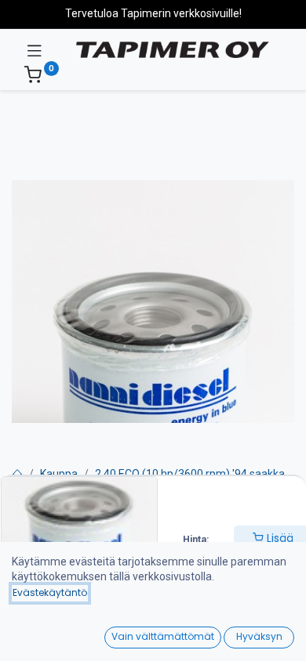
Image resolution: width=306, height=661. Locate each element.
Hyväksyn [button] (259, 636)
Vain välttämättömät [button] (162, 636)
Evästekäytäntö (50, 592)
